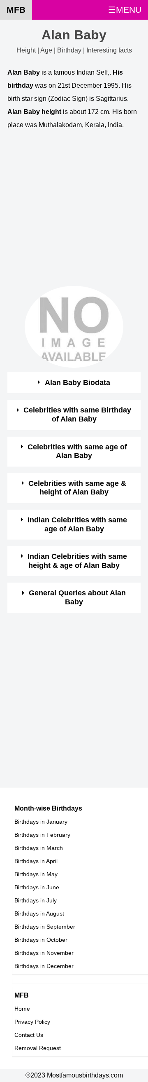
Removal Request (37, 1048)
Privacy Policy (32, 1021)
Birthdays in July (35, 900)
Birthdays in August (39, 913)
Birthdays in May (36, 874)
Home (22, 1008)
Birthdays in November (44, 953)
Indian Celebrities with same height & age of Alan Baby (77, 560)
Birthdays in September (44, 926)
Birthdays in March (38, 848)
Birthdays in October (40, 939)
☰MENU (124, 9)
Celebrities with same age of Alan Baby (77, 451)
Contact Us (28, 1035)
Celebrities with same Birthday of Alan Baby (77, 414)
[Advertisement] (74, 212)
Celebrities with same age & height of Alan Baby (77, 488)
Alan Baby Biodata (77, 382)
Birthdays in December (44, 966)
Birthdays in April (36, 861)
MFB (16, 9)
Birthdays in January (40, 821)
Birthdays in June (36, 887)
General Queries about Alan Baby (77, 597)
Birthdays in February (42, 834)
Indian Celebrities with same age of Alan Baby (77, 524)
